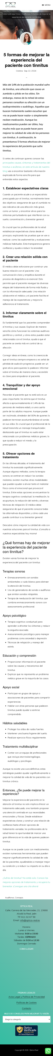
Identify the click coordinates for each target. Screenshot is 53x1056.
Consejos (19, 897)
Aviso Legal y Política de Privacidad (27, 996)
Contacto (26, 1008)
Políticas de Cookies (26, 1002)
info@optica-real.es (30, 920)
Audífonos (9, 897)
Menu (48, 5)
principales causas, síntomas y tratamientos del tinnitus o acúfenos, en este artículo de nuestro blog (26, 166)
